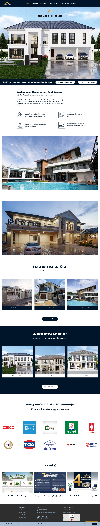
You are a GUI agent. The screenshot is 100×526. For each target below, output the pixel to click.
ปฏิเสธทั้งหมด (87, 523)
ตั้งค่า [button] (81, 523)
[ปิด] (98, 524)
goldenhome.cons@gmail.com (49, 512)
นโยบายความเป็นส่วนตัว (54, 523)
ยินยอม (94, 523)
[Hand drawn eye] (8, 427)
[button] (17, 294)
